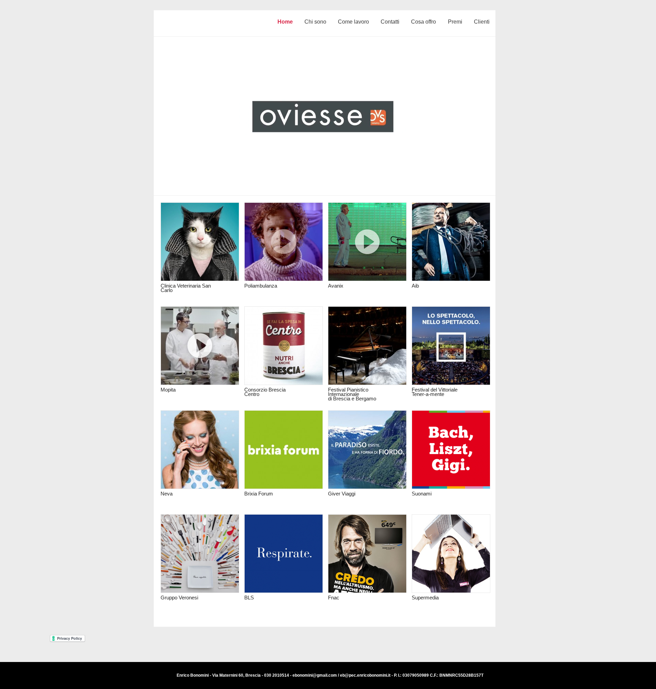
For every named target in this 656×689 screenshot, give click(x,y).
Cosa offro (423, 22)
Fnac (333, 597)
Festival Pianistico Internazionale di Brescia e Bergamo (352, 394)
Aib (415, 286)
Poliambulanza (260, 286)
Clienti (482, 22)
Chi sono (315, 22)
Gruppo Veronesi (179, 597)
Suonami (422, 493)
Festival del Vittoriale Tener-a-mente (434, 392)
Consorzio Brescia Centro (265, 392)
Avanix (335, 286)
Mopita (168, 390)
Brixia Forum (258, 493)
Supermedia (425, 597)
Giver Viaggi (341, 493)
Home (285, 22)
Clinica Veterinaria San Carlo (186, 288)
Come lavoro (353, 22)
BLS (249, 597)
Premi (455, 22)
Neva (167, 493)
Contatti (390, 22)
